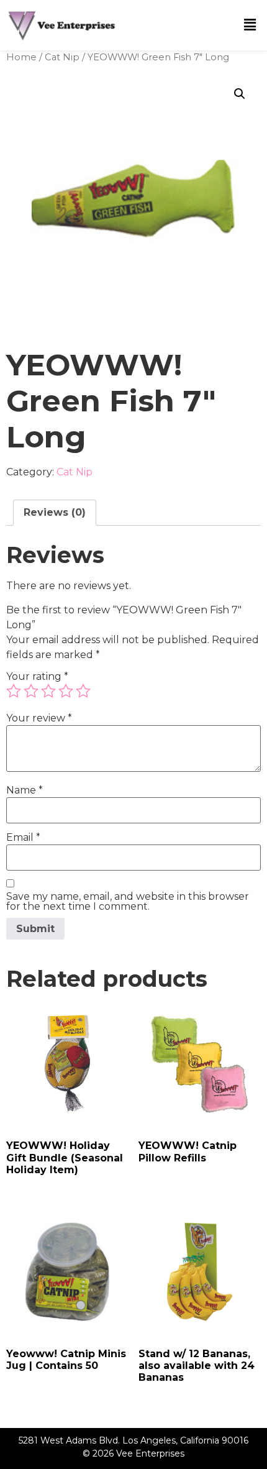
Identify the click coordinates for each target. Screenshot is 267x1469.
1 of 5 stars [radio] (13, 691)
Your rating (37, 677)
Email (23, 838)
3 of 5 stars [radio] (48, 691)
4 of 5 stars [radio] (65, 691)
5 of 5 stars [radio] (83, 691)
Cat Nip (62, 57)
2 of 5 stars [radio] (31, 691)
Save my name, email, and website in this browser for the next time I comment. (127, 902)
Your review (39, 718)
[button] (250, 25)
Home (21, 57)
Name (24, 790)
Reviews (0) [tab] (55, 512)
